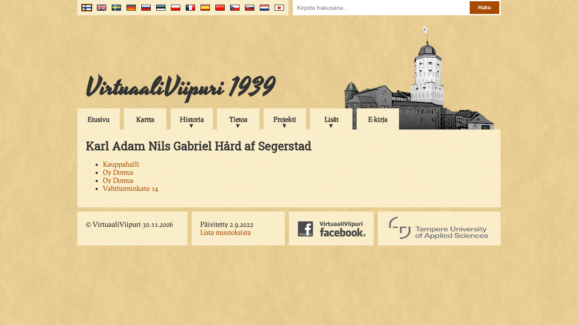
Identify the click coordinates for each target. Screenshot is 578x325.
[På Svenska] (114, 11)
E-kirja (378, 119)
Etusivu (99, 119)
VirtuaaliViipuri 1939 (180, 87)
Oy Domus (118, 172)
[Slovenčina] (247, 11)
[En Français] (188, 11)
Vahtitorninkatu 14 (130, 188)
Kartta (145, 119)
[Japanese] (277, 11)
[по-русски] (144, 11)
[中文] (218, 11)
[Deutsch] (129, 11)
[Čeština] (233, 11)
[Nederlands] (262, 11)
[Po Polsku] (173, 11)
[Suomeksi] (84, 11)
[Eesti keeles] (158, 11)
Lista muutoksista (225, 232)
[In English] (99, 11)
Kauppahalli (121, 164)
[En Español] (203, 11)
